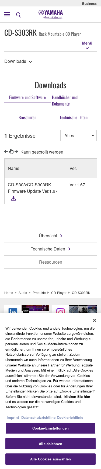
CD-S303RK (81, 292)
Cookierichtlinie (70, 417)
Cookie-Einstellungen (50, 428)
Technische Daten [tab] (74, 117)
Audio (23, 292)
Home (8, 292)
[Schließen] (94, 320)
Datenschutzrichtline (38, 417)
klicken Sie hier (77, 396)
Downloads (15, 61)
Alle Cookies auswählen (50, 458)
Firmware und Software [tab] (27, 97)
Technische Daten (48, 249)
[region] (50, 391)
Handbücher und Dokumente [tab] (65, 100)
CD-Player (59, 292)
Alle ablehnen (50, 443)
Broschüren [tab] (27, 117)
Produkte (39, 292)
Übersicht (48, 235)
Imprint (13, 417)
